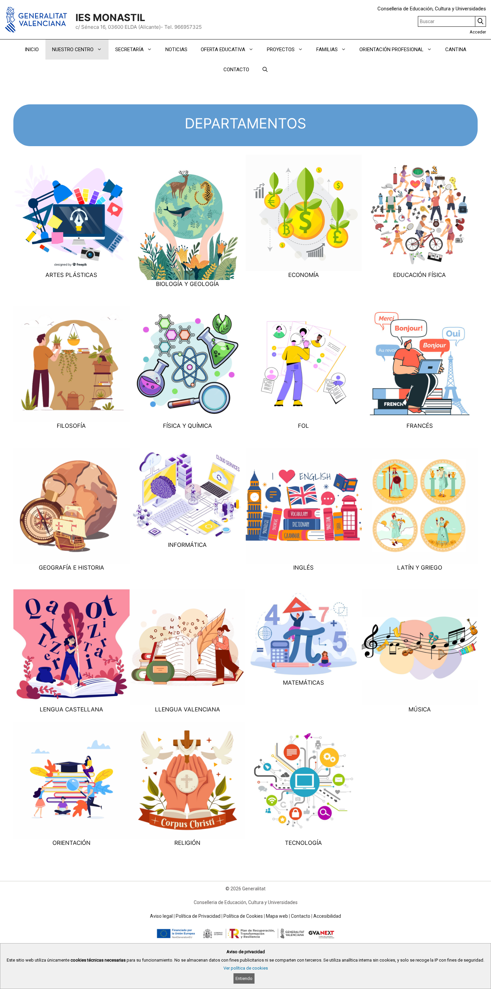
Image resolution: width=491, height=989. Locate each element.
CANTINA (455, 49)
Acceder (478, 31)
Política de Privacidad (198, 916)
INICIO (32, 49)
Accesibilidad (327, 916)
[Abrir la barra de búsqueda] (265, 70)
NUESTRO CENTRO (73, 49)
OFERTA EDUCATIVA (223, 49)
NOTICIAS (176, 49)
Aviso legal (161, 916)
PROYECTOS (281, 49)
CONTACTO (236, 70)
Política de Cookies (243, 916)
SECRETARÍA (129, 49)
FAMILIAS (327, 49)
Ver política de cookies (245, 968)
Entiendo (244, 978)
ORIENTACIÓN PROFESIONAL (391, 49)
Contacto (300, 916)
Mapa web (277, 916)
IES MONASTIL (110, 17)
